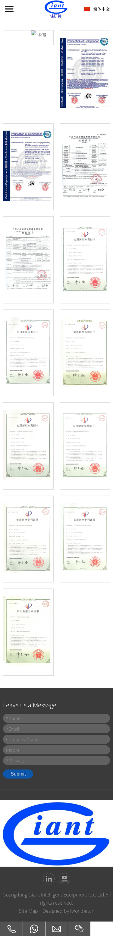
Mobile (13, 750)
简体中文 (101, 9)
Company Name (22, 739)
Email (12, 729)
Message (16, 760)
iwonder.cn (82, 911)
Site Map (28, 911)
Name (13, 718)
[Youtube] (64, 878)
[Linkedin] (49, 878)
